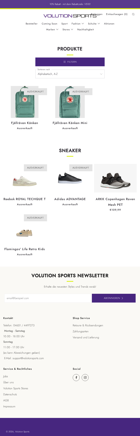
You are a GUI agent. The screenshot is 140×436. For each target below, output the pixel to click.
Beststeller (32, 23)
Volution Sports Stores (15, 388)
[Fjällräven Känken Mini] (70, 102)
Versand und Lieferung (86, 337)
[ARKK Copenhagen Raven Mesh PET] (115, 178)
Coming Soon (49, 23)
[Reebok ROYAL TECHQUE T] (24, 178)
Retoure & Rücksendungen (88, 325)
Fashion (76, 23)
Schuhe (92, 23)
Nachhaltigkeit (85, 29)
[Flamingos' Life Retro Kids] (24, 228)
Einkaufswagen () (117, 14)
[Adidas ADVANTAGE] (70, 178)
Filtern (72, 62)
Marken (50, 29)
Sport (64, 23)
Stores (66, 29)
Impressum (9, 406)
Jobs (5, 376)
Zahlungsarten (81, 331)
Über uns (8, 382)
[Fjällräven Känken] (24, 102)
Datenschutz (10, 394)
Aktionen (109, 23)
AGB (6, 400)
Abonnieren (112, 298)
